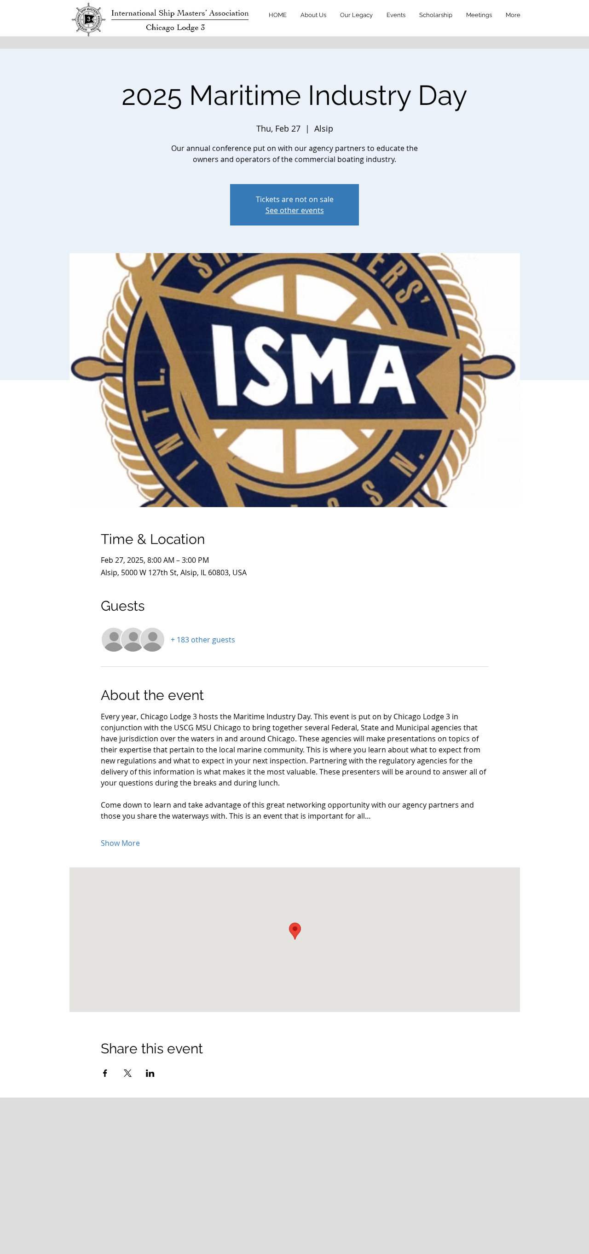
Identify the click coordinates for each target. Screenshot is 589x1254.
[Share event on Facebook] (105, 1073)
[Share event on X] (127, 1073)
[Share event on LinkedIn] (150, 1073)
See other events (295, 210)
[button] (313, 15)
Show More (120, 843)
